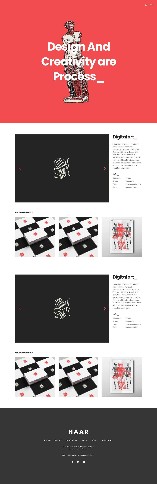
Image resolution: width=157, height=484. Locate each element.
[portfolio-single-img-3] (63, 168)
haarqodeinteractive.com (78, 449)
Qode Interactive (74, 455)
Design (128, 178)
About (58, 440)
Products (72, 440)
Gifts (139, 184)
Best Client (130, 181)
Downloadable (131, 184)
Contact (107, 440)
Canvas (121, 236)
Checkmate (35, 236)
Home (47, 440)
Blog (85, 440)
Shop (95, 440)
